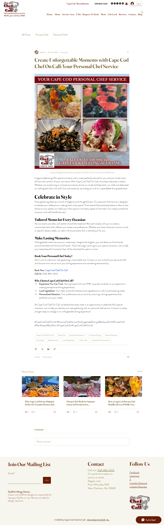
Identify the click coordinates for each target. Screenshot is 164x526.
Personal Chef (60, 35)
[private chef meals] (82, 386)
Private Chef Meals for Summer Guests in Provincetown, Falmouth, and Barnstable (81, 403)
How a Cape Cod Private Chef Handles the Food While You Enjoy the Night (121, 403)
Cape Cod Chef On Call (45, 335)
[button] (126, 3)
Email (11, 473)
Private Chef (42, 35)
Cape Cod (61, 335)
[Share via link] (54, 349)
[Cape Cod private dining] (40, 386)
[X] (117, 3)
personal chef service (77, 335)
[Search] (142, 12)
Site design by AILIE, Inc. (98, 520)
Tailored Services (111, 335)
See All (139, 371)
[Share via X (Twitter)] (42, 349)
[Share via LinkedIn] (48, 349)
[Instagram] (112, 3)
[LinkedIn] (120, 3)
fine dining (40, 340)
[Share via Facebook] (36, 349)
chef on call (83, 340)
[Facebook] (115, 3)
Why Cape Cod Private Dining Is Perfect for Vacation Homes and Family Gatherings (39, 403)
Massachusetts (53, 340)
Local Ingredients (69, 340)
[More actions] (127, 52)
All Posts (26, 35)
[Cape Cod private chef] (123, 386)
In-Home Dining (95, 335)
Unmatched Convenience (100, 340)
